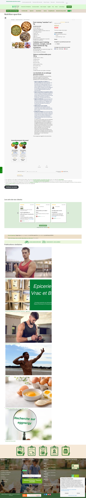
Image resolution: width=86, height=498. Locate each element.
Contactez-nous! (4, 479)
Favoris (39, 167)
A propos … (3, 476)
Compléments (51, 10)
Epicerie (31, 10)
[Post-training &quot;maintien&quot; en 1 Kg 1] (21, 45)
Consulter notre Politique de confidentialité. (68, 489)
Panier (46, 167)
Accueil (2, 463)
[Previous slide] (18, 213)
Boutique (13, 19)
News (56, 6)
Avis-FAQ (1, 171)
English (49, 6)
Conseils (69, 6)
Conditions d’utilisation (6, 472)
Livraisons (7, 185)
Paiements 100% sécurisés (37, 2)
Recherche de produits (61, 10)
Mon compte (43, 6)
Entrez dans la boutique (12, 10)
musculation (61, 179)
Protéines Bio (24, 10)
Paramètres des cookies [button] (72, 495)
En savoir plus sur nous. (65, 490)
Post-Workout (26, 19)
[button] (67, 3)
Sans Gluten (38, 10)
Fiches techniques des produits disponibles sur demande (20, 238)
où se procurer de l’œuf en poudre (41, 180)
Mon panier (53, 2)
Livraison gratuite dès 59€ (26, 2)
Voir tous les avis (43, 225)
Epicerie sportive (19, 19)
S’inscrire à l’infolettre (26, 6)
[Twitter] (46, 494)
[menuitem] (72, 19)
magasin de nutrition (33, 182)
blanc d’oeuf (12, 183)
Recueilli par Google (44, 210)
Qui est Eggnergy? (12, 235)
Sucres (45, 10)
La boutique (3, 477)
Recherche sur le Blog (60, 2)
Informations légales (5, 466)
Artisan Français (46, 2)
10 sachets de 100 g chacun (61, 35)
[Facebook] (44, 494)
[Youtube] (48, 494)
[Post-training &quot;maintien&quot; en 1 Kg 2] (28, 45)
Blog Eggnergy (4, 481)
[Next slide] (68, 213)
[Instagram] (50, 494)
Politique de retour (5, 470)
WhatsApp (24, 470)
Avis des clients (35, 6)
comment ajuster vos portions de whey (41, 179)
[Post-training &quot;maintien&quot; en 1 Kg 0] (15, 45)
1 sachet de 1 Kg (60, 36)
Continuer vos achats (11, 187)
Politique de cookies (5, 474)
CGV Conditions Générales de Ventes (9, 465)
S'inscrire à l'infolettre (32, 480)
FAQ (53, 6)
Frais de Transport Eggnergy (7, 468)
